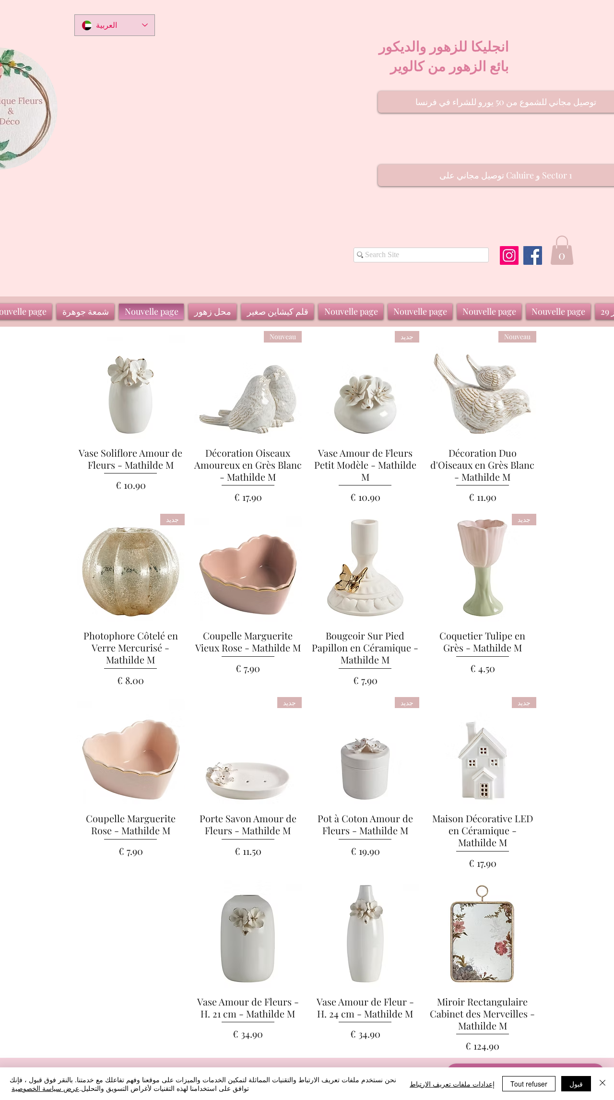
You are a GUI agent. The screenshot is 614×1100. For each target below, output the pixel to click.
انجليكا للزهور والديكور (444, 45)
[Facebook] (532, 255)
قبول (576, 1083)
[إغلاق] (602, 1083)
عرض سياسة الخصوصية (45, 1088)
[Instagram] (509, 255)
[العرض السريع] (131, 385)
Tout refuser (528, 1083)
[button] (562, 250)
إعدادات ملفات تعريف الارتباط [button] (452, 1083)
